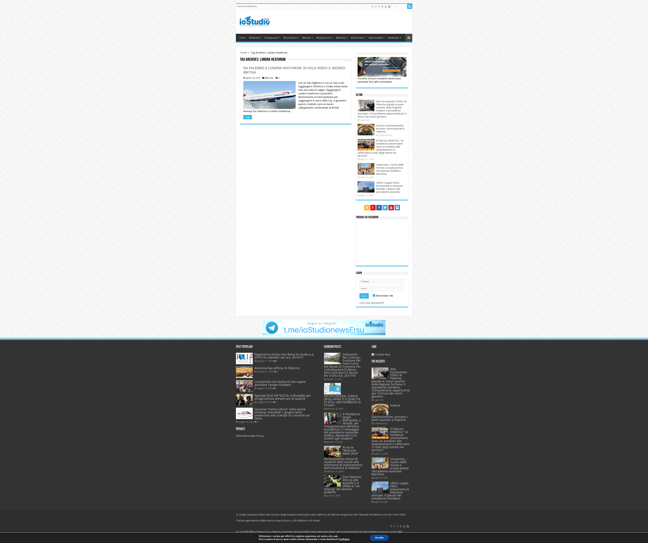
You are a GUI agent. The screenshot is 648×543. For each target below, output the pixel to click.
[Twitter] (382, 7)
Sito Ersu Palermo (247, 6)
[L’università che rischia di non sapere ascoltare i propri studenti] (244, 386)
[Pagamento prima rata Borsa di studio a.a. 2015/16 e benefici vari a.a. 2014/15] (244, 358)
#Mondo (306, 37)
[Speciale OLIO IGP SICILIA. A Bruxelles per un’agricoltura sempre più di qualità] (244, 399)
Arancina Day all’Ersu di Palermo (277, 368)
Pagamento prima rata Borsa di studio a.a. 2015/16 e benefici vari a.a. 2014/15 (284, 355)
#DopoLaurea (323, 37)
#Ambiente (393, 37)
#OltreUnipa (357, 37)
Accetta (379, 537)
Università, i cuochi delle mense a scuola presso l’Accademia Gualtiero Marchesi (390, 169)
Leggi (247, 117)
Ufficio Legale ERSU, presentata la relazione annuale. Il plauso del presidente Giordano (389, 187)
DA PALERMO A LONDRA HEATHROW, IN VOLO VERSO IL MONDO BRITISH (294, 70)
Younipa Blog (382, 354)
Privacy (260, 435)
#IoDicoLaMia (375, 37)
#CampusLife (271, 37)
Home (242, 37)
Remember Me (384, 295)
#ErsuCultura (290, 37)
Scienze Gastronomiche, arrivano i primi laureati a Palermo (390, 128)
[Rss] (372, 7)
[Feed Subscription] (350, 60)
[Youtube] (385, 7)
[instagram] (389, 7)
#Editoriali (254, 37)
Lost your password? (371, 302)
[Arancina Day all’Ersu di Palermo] (244, 372)
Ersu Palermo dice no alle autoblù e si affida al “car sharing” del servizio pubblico (342, 484)
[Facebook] (379, 7)
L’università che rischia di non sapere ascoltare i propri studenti (280, 383)
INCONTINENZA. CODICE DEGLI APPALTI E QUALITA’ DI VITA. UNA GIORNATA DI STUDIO (342, 400)
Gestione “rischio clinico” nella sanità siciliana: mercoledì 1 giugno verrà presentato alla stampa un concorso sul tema (282, 413)
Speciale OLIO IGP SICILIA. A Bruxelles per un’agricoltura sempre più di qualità (282, 397)
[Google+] (376, 7)
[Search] (409, 6)
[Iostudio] (254, 21)
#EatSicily (340, 37)
